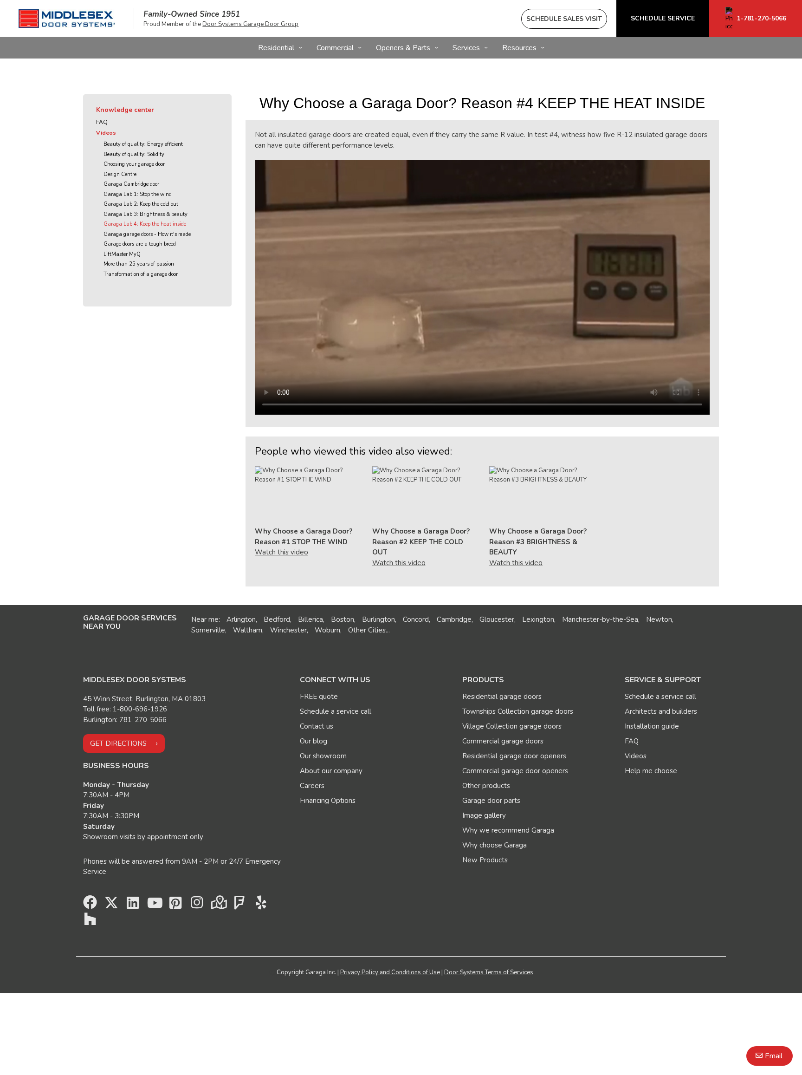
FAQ (102, 122)
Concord (416, 619)
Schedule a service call (335, 711)
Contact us (316, 726)
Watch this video (281, 552)
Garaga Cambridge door (131, 184)
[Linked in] (133, 905)
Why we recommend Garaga (508, 830)
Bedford (277, 619)
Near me (205, 619)
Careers (312, 785)
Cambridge (454, 619)
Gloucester (496, 619)
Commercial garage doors (502, 741)
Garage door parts (491, 800)
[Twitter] (111, 905)
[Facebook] (90, 905)
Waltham (247, 630)
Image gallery (484, 815)
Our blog (313, 741)
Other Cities (367, 630)
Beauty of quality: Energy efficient (143, 144)
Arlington (241, 619)
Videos (106, 133)
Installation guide (652, 726)
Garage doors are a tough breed (139, 244)
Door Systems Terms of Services (488, 972)
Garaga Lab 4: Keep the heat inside (144, 224)
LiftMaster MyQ (122, 254)
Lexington (538, 619)
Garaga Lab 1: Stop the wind (137, 194)
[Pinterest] (175, 905)
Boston (342, 619)
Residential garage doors (502, 696)
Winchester (288, 630)
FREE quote (319, 696)
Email (774, 1056)
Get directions (118, 743)
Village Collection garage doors (512, 726)
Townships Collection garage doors (517, 711)
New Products (485, 860)
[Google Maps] (218, 905)
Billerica (310, 619)
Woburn (327, 630)
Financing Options (328, 800)
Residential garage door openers (514, 756)
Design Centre (119, 174)
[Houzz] (90, 921)
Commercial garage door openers (515, 770)
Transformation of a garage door (140, 274)
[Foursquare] (239, 905)
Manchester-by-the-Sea (600, 619)
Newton (659, 619)
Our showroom (323, 756)
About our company (331, 770)
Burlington (378, 619)
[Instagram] (197, 905)
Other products (486, 785)
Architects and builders (661, 711)
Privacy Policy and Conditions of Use (390, 972)
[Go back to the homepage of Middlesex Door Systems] (67, 18)
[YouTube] (154, 905)
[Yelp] (261, 905)
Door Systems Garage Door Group (250, 24)
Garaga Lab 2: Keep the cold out (140, 204)
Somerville (208, 630)
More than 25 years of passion (138, 264)
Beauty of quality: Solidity (133, 154)
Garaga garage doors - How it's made (147, 234)
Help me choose (651, 770)
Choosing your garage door (134, 164)
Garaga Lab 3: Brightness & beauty (145, 214)
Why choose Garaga (494, 845)
